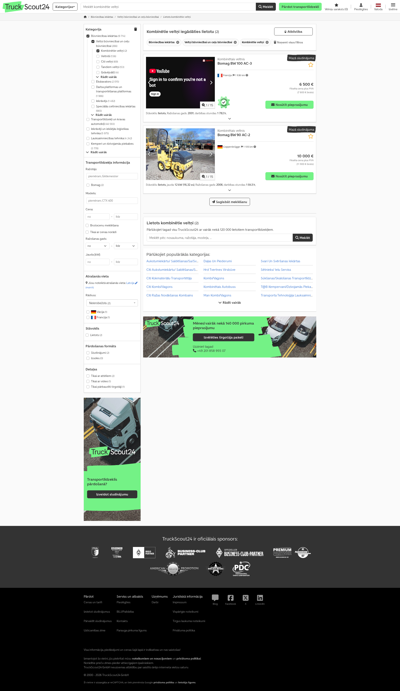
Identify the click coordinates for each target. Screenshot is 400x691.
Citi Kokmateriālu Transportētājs (169, 278)
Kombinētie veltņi (114, 51)
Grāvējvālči (110, 72)
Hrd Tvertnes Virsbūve (219, 269)
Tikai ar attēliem (102, 376)
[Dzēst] (177, 42)
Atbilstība (294, 31)
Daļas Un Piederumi (218, 261)
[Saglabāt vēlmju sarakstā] (311, 65)
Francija (103, 317)
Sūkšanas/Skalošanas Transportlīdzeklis (289, 278)
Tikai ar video (101, 381)
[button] (393, 7)
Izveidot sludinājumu (112, 494)
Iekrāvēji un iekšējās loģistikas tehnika (110, 131)
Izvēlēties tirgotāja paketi (223, 337)
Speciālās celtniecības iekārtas (115, 108)
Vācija (101, 312)
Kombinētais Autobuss (220, 287)
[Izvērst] (229, 118)
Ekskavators (107, 81)
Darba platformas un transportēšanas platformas (113, 91)
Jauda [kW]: (93, 254)
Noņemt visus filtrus (289, 42)
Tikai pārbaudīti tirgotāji (108, 387)
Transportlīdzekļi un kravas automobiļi (108, 121)
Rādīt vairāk (231, 302)
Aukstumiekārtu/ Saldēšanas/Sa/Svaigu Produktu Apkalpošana (191, 261)
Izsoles (97, 358)
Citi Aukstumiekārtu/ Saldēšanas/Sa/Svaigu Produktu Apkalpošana (194, 269)
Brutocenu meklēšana (104, 225)
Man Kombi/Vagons (217, 295)
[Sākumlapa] (85, 16)
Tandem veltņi (112, 67)
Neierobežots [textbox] (100, 303)
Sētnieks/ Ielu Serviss (276, 269)
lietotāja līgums (186, 682)
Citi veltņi (109, 61)
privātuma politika (164, 682)
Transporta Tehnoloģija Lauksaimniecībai (290, 295)
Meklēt (267, 7)
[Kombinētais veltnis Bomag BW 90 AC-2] (180, 154)
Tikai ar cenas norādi (103, 232)
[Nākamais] (211, 82)
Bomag (97, 185)
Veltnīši (108, 56)
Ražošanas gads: (96, 239)
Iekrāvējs (105, 101)
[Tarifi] (112, 452)
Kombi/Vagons (214, 278)
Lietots (96, 335)
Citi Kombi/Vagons (159, 287)
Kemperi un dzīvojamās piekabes (112, 146)
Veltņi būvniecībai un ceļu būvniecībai (112, 43)
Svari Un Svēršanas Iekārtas (280, 261)
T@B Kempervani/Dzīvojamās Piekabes (288, 287)
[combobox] (112, 302)
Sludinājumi (100, 353)
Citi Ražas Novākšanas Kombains (169, 295)
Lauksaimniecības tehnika (111, 138)
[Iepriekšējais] (149, 82)
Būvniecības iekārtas (108, 36)
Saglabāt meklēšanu (231, 202)
